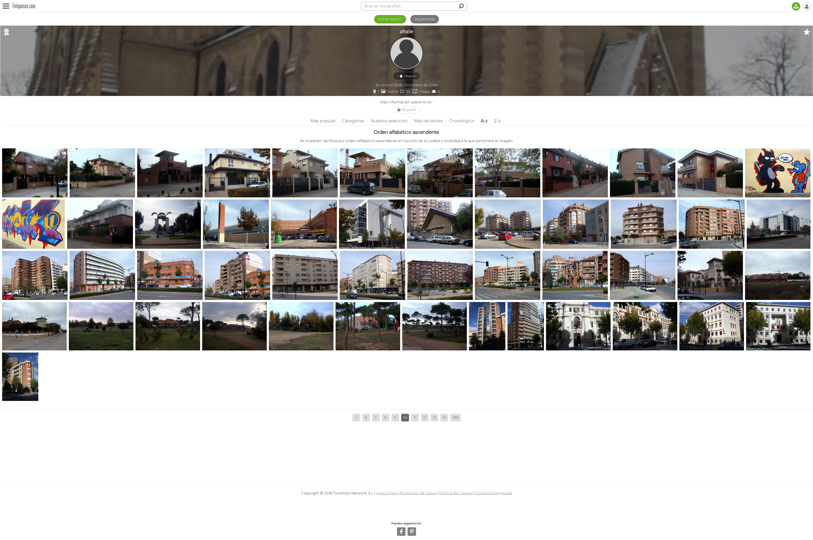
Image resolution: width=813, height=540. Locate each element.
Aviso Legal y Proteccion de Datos (406, 493)
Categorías (353, 120)
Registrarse (425, 19)
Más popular (323, 120)
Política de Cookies (456, 493)
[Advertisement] (406, 452)
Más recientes (428, 120)
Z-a (497, 120)
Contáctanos (486, 493)
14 (444, 418)
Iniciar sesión (390, 19)
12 (424, 418)
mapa (421, 91)
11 (415, 418)
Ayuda (506, 493)
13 (434, 418)
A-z (484, 120)
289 (455, 418)
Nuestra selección (389, 120)
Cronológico (461, 120)
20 (405, 91)
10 (405, 418)
